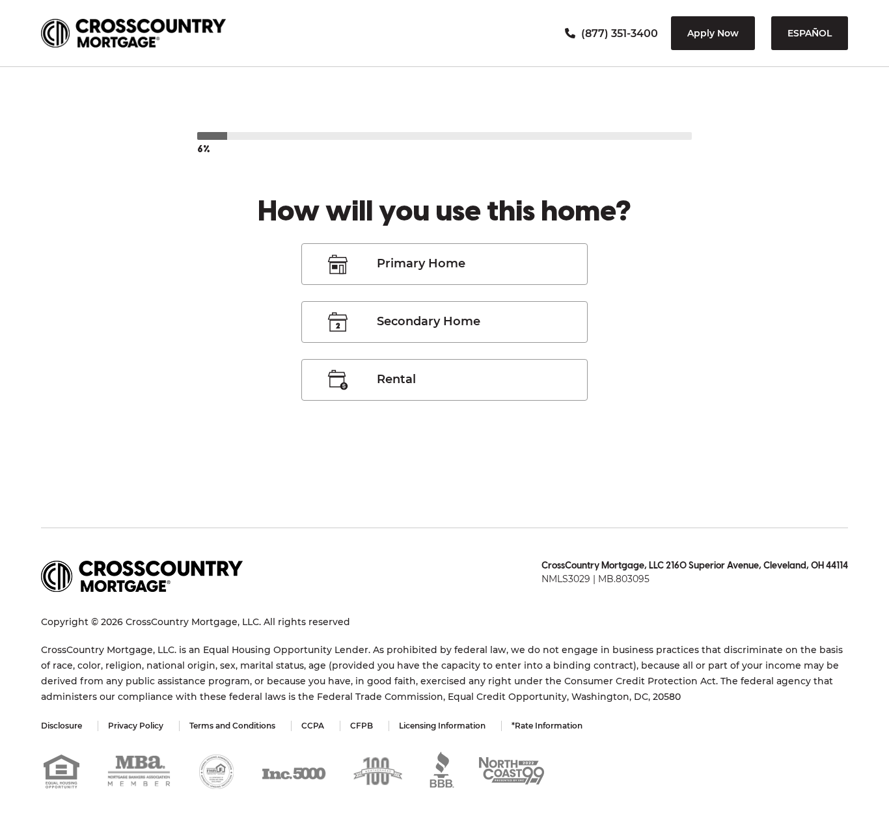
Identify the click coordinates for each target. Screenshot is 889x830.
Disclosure (61, 725)
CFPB (361, 725)
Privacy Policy (135, 725)
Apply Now (713, 33)
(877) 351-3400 (618, 33)
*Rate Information (547, 725)
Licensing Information (442, 725)
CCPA (312, 725)
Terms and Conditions (232, 725)
